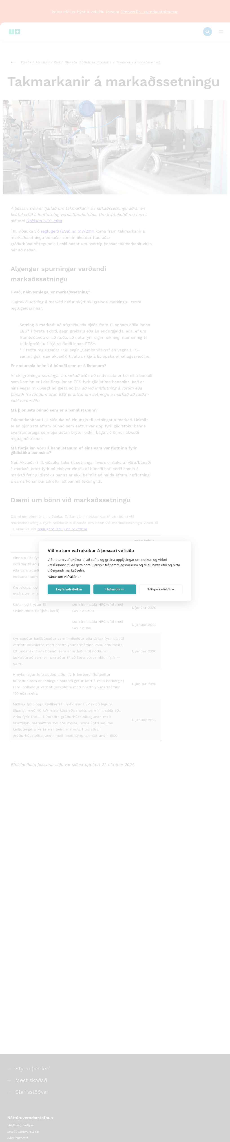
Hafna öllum (114, 589)
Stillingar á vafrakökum (161, 589)
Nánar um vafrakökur (64, 576)
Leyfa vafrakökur (69, 589)
